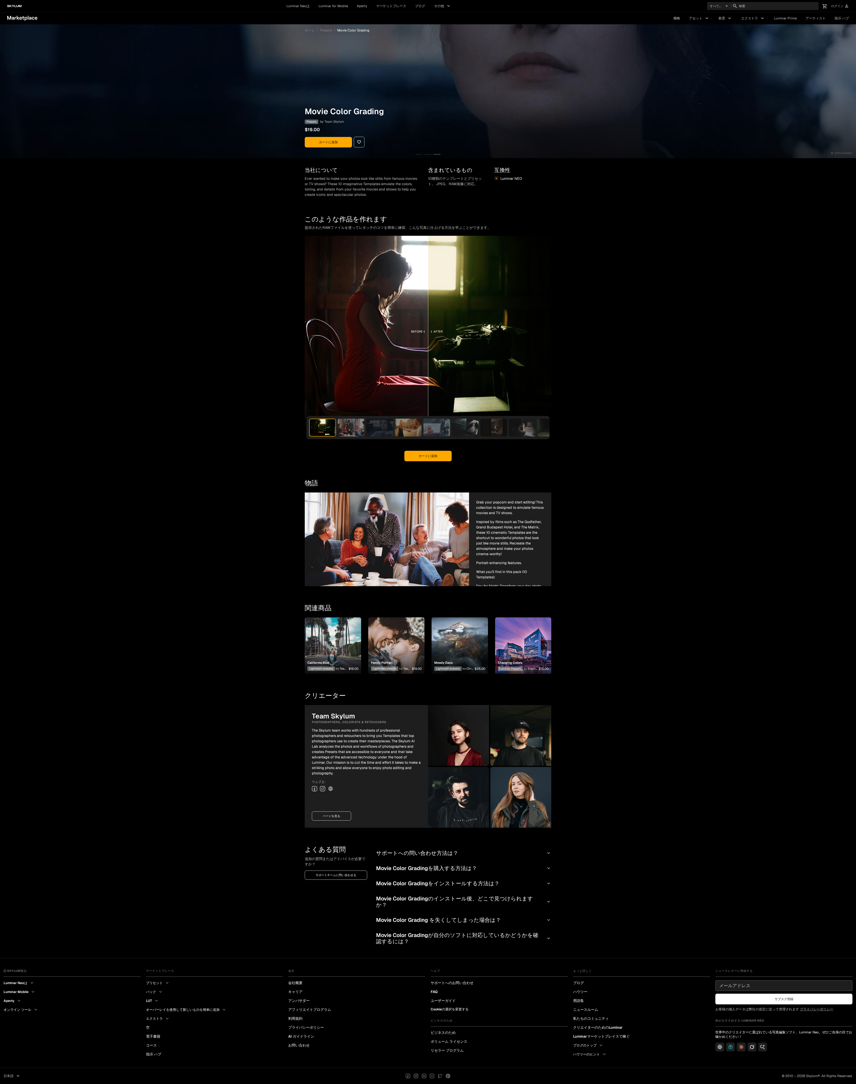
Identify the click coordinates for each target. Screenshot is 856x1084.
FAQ (434, 991)
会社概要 (295, 983)
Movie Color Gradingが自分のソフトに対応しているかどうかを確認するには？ (463, 938)
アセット (699, 18)
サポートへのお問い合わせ (452, 983)
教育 (725, 18)
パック (154, 992)
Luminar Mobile (20, 992)
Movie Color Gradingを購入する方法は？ (463, 868)
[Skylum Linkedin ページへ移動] (424, 1076)
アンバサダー (299, 1000)
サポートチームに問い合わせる (336, 875)
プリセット (158, 983)
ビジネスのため (443, 1032)
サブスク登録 (784, 999)
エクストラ (753, 18)
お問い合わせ (299, 1045)
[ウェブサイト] (330, 788)
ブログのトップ (588, 1045)
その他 (442, 6)
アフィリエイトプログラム (309, 1009)
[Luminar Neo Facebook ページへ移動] (408, 1076)
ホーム (310, 30)
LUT (152, 1000)
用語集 (578, 1000)
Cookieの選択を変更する (450, 1009)
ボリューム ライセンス (449, 1041)
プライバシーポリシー (306, 1027)
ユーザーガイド (443, 1000)
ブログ (420, 6)
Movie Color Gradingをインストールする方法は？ (463, 883)
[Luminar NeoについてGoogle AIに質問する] (762, 1047)
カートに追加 (328, 142)
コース (151, 1045)
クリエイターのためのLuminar (598, 1027)
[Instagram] (322, 788)
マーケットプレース (391, 6)
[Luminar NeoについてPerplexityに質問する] (730, 1047)
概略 (676, 18)
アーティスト (816, 18)
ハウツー (580, 991)
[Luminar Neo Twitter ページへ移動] (440, 1076)
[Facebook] (314, 788)
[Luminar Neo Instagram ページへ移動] (416, 1076)
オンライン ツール (21, 1009)
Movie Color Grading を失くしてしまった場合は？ (463, 919)
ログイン (840, 6)
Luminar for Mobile (333, 6)
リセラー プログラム (447, 1050)
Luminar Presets (510, 668)
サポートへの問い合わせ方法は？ (463, 853)
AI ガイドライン (301, 1036)
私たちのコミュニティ (591, 1018)
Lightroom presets (321, 668)
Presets (326, 30)
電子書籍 (153, 1036)
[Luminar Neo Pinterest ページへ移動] (448, 1076)
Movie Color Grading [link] (353, 30)
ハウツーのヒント (590, 1054)
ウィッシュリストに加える (332, 640)
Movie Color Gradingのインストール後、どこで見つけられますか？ (463, 901)
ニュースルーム (585, 1009)
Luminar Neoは (298, 6)
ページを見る (331, 816)
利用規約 (295, 1018)
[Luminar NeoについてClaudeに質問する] (741, 1047)
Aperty (362, 6)
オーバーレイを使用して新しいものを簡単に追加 (186, 1009)
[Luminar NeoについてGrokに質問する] (751, 1047)
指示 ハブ (842, 18)
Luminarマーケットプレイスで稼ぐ (601, 1036)
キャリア (295, 991)
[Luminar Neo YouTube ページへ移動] (432, 1076)
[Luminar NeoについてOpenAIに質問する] (719, 1047)
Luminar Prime (785, 18)
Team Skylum (334, 122)
